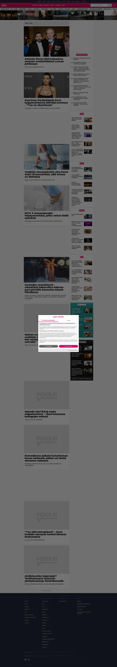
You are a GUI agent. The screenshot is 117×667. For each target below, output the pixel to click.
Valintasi (68, 320)
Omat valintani (48, 346)
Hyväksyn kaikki (68, 346)
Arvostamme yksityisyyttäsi (48, 320)
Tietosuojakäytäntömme (73, 350)
